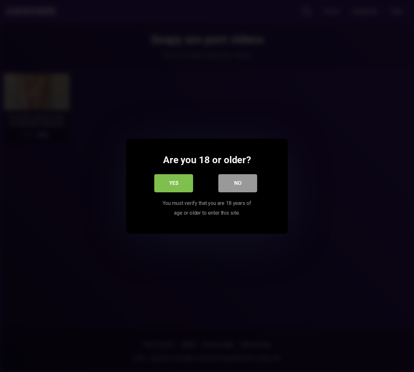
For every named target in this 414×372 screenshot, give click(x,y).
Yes (174, 183)
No (238, 183)
